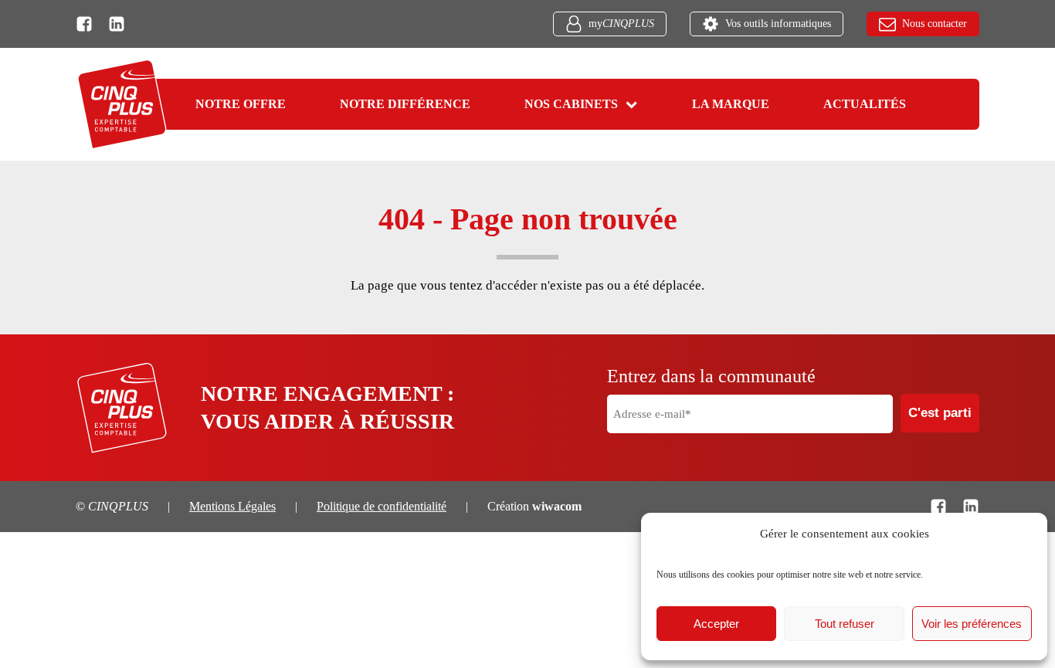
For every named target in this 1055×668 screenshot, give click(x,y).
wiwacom (557, 506)
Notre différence (405, 103)
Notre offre (240, 103)
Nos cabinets (571, 103)
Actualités (864, 103)
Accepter (716, 623)
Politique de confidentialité (381, 506)
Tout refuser (844, 623)
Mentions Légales (232, 506)
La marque (730, 103)
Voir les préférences (971, 623)
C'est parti (940, 412)
